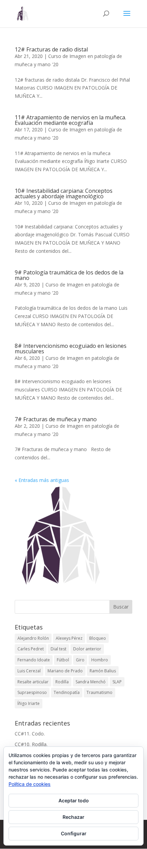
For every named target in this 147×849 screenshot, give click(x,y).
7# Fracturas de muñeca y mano (56, 419)
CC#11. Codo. (30, 733)
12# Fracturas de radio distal (51, 49)
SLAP (117, 682)
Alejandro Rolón (33, 638)
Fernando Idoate (33, 660)
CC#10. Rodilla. (31, 744)
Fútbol (63, 660)
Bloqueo (97, 638)
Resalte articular (33, 682)
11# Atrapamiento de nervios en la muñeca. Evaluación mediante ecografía (70, 120)
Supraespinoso (32, 692)
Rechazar (73, 817)
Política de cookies (30, 784)
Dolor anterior (87, 649)
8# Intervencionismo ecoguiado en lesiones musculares (70, 348)
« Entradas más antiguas (42, 480)
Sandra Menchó (91, 682)
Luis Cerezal (29, 671)
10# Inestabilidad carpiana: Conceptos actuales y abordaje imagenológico (63, 193)
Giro (80, 660)
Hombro (99, 660)
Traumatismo (99, 692)
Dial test (58, 649)
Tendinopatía (67, 692)
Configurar (73, 833)
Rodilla (62, 682)
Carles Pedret (30, 649)
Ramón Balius (103, 671)
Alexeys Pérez (69, 638)
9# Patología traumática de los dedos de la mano (69, 275)
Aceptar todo (73, 800)
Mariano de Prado (65, 671)
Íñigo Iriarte (28, 703)
